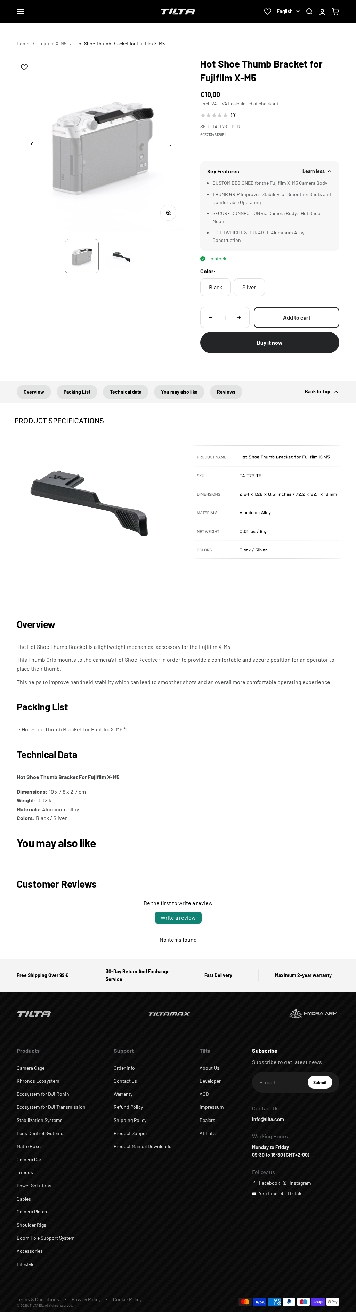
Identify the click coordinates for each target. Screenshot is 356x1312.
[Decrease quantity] (211, 317)
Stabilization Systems (40, 1120)
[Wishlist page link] (267, 11)
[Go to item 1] (82, 256)
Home (23, 43)
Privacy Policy (86, 1299)
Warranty (123, 1094)
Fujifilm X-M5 (52, 43)
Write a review (178, 917)
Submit (322, 1084)
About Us (209, 1068)
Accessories (30, 1251)
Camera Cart (30, 1159)
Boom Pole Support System (46, 1238)
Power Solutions (34, 1185)
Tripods (25, 1172)
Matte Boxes (30, 1146)
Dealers (207, 1120)
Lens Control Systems (40, 1133)
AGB (204, 1094)
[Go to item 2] (121, 256)
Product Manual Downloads (142, 1146)
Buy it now (270, 342)
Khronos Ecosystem (38, 1081)
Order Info (124, 1068)
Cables (24, 1199)
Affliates (209, 1133)
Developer (210, 1081)
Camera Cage (30, 1068)
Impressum (212, 1107)
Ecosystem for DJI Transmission (51, 1107)
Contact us (125, 1081)
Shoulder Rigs (31, 1225)
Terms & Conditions (38, 1299)
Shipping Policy (130, 1120)
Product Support (131, 1133)
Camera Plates (32, 1212)
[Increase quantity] (239, 317)
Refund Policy (128, 1107)
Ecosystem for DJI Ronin (43, 1094)
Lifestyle (25, 1264)
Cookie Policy (127, 1299)
